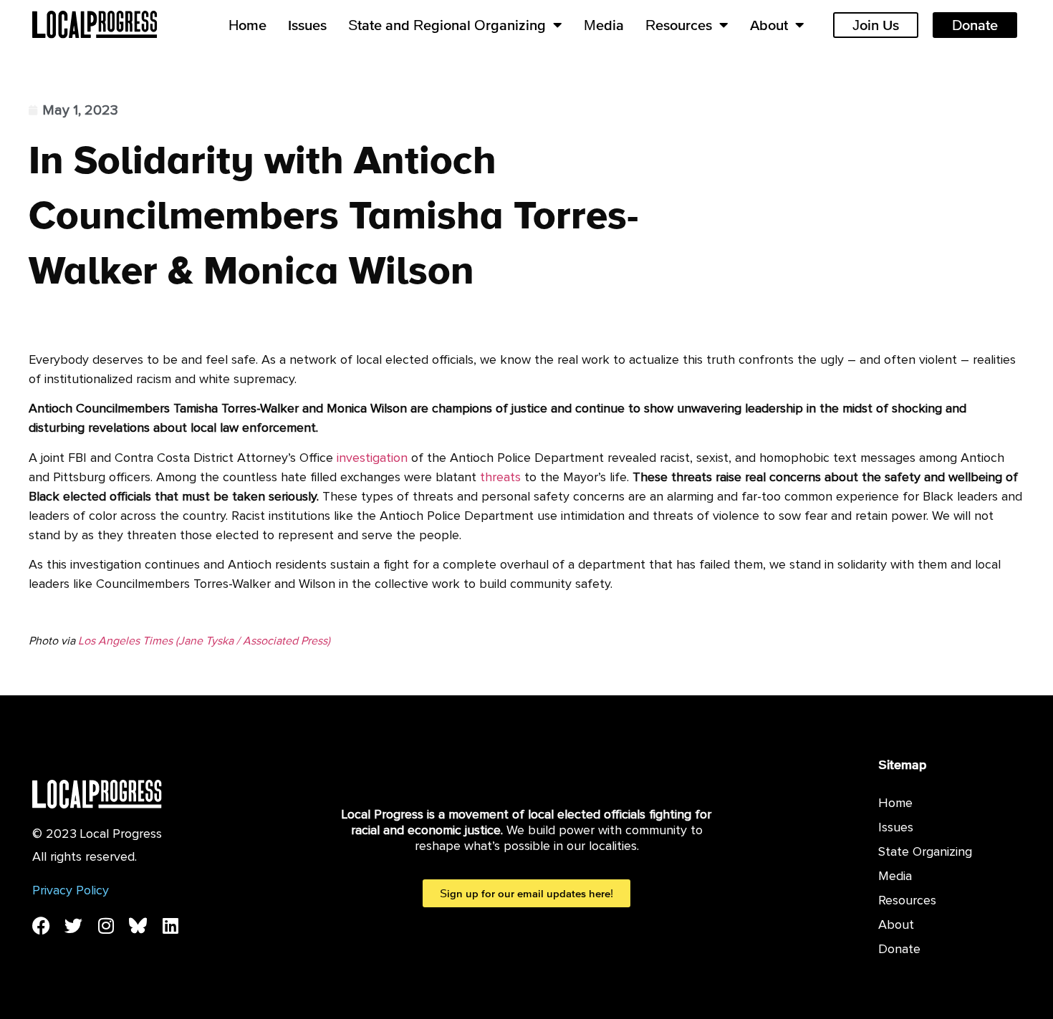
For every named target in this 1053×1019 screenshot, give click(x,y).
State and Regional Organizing (447, 25)
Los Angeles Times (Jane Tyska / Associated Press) (204, 641)
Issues (307, 25)
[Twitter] (73, 926)
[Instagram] (106, 926)
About (769, 25)
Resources (678, 25)
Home (247, 25)
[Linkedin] (170, 926)
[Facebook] (41, 926)
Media (604, 25)
